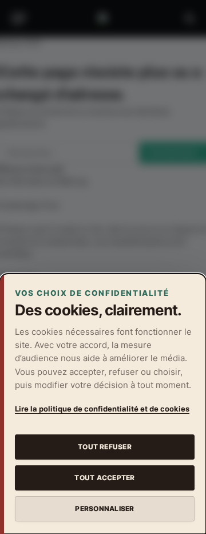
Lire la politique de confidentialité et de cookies (102, 408)
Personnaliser (104, 508)
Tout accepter (104, 477)
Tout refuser (105, 446)
